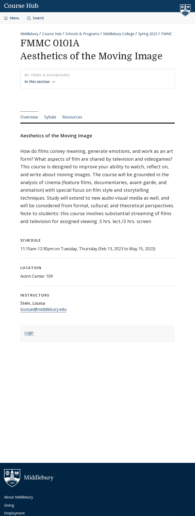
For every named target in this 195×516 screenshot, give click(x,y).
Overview (29, 117)
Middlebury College (118, 33)
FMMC (166, 33)
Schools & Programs (82, 33)
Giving (9, 505)
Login (29, 332)
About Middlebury (18, 497)
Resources (72, 117)
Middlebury (29, 33)
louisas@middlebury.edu (43, 309)
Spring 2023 (147, 33)
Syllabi (50, 117)
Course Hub (21, 5)
